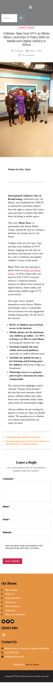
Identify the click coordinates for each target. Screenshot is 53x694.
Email (6, 519)
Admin (20, 51)
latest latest (27, 28)
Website (7, 532)
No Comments (28, 55)
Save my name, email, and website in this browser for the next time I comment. (23, 546)
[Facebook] (3, 621)
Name (6, 506)
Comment (9, 479)
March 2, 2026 (36, 51)
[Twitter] (8, 621)
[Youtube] (12, 621)
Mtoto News (32, 664)
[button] (30, 7)
